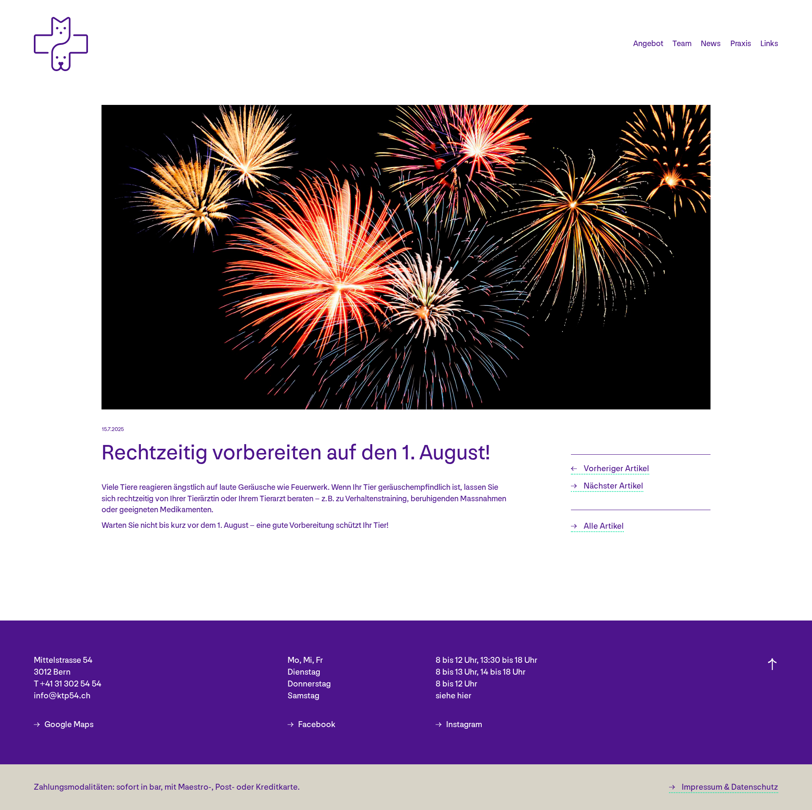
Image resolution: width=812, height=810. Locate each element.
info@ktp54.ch (62, 696)
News (711, 44)
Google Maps (68, 724)
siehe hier (454, 696)
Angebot (648, 44)
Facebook (316, 724)
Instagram (464, 724)
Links (769, 44)
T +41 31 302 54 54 (68, 684)
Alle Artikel (604, 526)
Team (681, 44)
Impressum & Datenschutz (730, 787)
